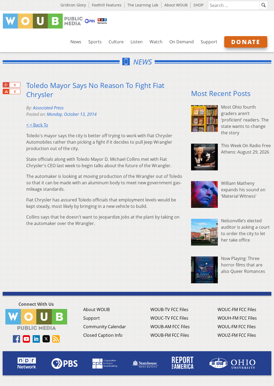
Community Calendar (104, 327)
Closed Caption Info (103, 335)
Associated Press (48, 108)
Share (6, 91)
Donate (245, 42)
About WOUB (176, 4)
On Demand (181, 42)
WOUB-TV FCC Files (169, 309)
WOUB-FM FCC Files (169, 335)
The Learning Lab (142, 4)
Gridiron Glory (73, 4)
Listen (137, 42)
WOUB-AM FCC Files (170, 327)
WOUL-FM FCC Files (237, 327)
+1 (6, 84)
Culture (116, 42)
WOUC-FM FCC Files (237, 309)
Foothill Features (106, 4)
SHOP (198, 4)
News (75, 42)
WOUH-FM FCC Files (237, 318)
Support (209, 42)
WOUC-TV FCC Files (169, 318)
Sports (95, 42)
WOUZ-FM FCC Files (237, 335)
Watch (156, 42)
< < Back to (37, 125)
